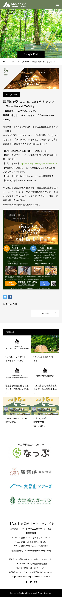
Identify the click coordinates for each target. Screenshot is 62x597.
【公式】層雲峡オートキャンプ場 (31, 523)
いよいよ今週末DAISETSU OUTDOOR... (40, 422)
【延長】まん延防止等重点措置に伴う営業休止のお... (45, 389)
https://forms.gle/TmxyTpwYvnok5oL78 (38, 163)
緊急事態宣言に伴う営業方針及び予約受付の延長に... (17, 389)
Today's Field (11, 95)
